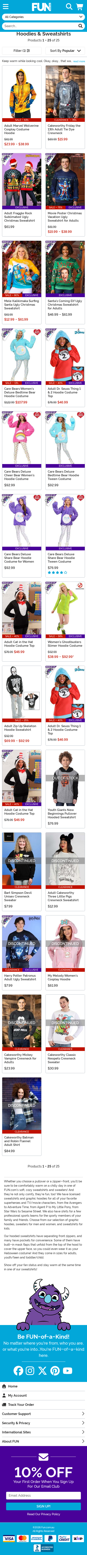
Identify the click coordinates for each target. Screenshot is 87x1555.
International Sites (16, 1432)
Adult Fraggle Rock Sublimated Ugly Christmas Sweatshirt (19, 216)
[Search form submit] (80, 26)
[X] (42, 1371)
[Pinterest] (55, 1371)
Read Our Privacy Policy (43, 1514)
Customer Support (16, 1414)
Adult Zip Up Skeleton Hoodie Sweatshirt (20, 728)
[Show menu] (5, 7)
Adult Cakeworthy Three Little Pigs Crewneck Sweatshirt (63, 896)
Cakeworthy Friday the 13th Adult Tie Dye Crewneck (64, 129)
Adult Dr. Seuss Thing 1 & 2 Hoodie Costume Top (64, 392)
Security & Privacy (16, 1423)
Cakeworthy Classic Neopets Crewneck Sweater (62, 1058)
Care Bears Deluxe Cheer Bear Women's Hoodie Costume (19, 475)
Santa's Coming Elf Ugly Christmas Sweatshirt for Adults (65, 304)
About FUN (10, 1441)
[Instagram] (30, 1371)
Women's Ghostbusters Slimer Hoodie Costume (65, 644)
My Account (17, 1395)
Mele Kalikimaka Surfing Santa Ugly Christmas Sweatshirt (21, 304)
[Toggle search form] (69, 7)
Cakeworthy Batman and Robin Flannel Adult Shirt (19, 1141)
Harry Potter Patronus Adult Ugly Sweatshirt (20, 977)
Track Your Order (21, 1405)
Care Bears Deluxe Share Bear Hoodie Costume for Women (19, 557)
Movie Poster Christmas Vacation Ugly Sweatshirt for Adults (65, 216)
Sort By (62, 51)
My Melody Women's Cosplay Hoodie (63, 977)
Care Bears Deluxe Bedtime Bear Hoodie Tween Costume (63, 475)
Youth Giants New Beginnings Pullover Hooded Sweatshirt (62, 813)
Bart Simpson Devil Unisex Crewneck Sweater (18, 896)
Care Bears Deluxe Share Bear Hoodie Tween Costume (61, 557)
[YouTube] (67, 1371)
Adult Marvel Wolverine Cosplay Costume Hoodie (21, 129)
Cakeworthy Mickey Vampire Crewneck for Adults (20, 1058)
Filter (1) (20, 51)
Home (13, 1386)
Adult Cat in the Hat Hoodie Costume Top (19, 644)
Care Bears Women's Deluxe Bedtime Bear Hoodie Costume (19, 392)
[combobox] (39, 26)
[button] (80, 7)
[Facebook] (18, 1371)
